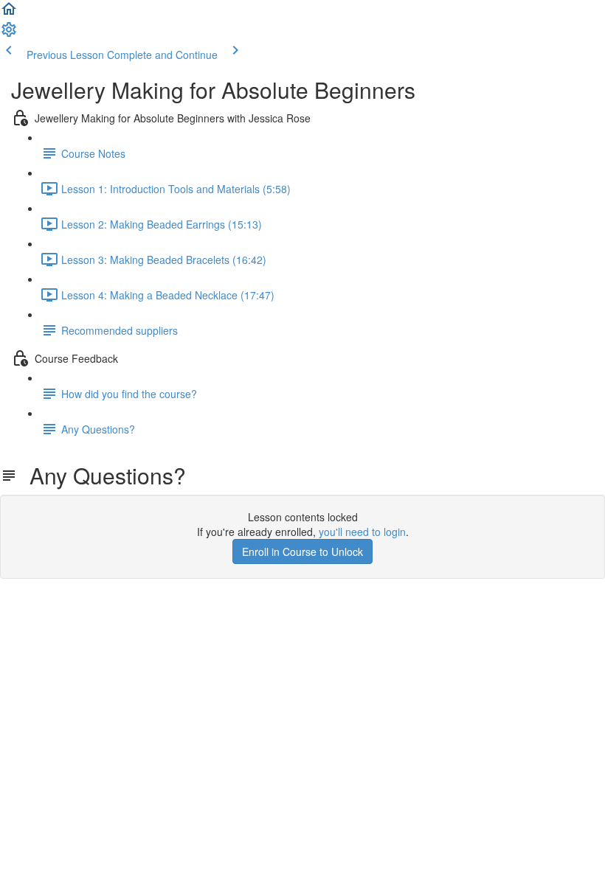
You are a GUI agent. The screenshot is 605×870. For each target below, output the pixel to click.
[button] (9, 13)
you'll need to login (362, 531)
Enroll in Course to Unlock (302, 551)
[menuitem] (9, 34)
